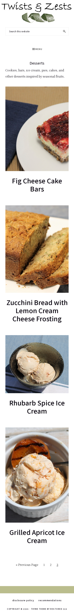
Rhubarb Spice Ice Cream (37, 406)
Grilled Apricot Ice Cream (37, 536)
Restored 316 (58, 609)
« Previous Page (27, 565)
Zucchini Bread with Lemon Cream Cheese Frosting (37, 310)
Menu (38, 48)
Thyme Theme (39, 609)
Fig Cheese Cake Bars (37, 184)
